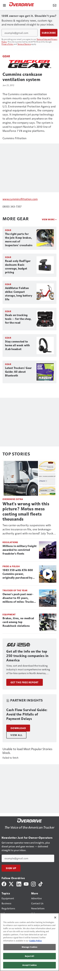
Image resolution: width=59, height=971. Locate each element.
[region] (29, 942)
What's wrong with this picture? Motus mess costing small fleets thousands (26, 511)
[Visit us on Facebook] (4, 883)
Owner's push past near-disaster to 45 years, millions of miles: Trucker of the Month (19, 598)
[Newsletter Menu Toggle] (54, 5)
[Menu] (4, 5)
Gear (6, 56)
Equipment (9, 614)
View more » (49, 219)
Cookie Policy (35, 940)
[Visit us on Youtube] (26, 883)
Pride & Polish (11, 566)
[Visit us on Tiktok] (40, 883)
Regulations (10, 542)
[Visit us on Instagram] (33, 883)
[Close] (55, 917)
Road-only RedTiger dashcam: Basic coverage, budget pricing (18, 266)
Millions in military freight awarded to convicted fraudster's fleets (20, 549)
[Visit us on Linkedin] (19, 883)
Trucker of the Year (15, 590)
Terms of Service (24, 44)
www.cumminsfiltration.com (20, 199)
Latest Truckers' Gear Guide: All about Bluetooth (18, 371)
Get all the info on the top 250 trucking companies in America (27, 655)
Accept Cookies (29, 965)
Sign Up (11, 868)
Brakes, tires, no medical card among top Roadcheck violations (18, 622)
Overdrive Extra (13, 499)
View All (16, 735)
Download (18, 728)
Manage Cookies (29, 947)
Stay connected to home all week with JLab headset (17, 345)
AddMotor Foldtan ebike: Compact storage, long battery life (18, 293)
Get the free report (25, 682)
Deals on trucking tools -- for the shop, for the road (18, 318)
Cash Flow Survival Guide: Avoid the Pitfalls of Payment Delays (26, 714)
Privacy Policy (8, 44)
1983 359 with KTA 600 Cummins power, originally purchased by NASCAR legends (18, 574)
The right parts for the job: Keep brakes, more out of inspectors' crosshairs (19, 239)
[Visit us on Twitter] (11, 883)
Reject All (29, 956)
